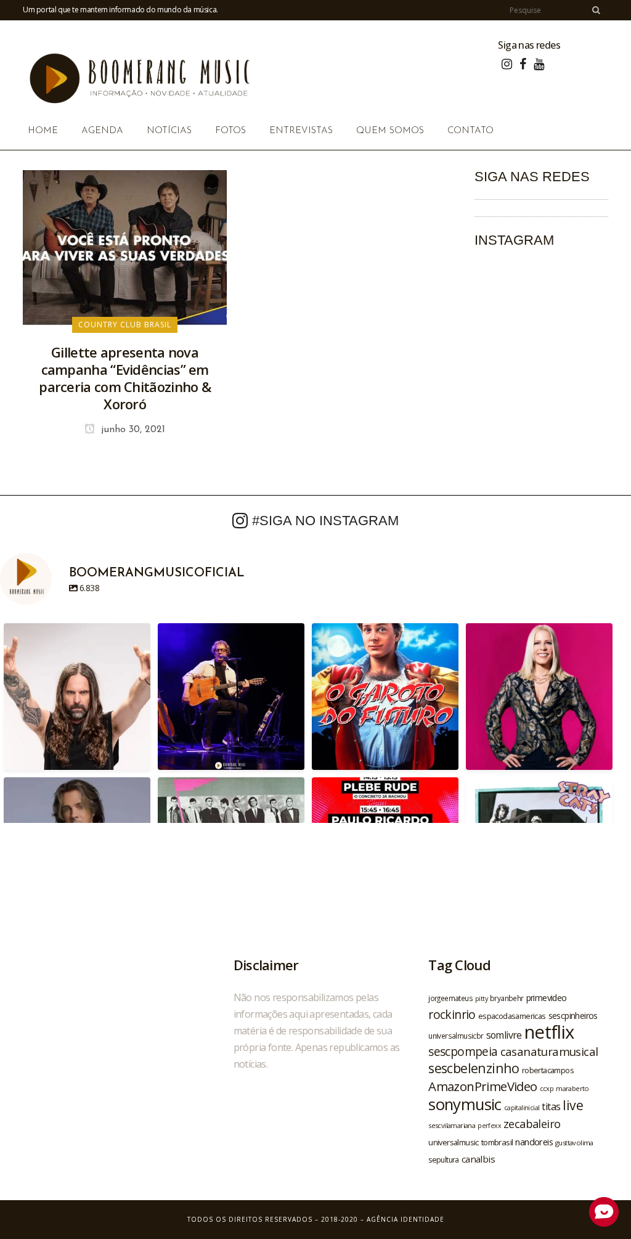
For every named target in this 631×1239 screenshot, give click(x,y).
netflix (549, 1032)
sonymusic (465, 1104)
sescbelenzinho (473, 1068)
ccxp (547, 1088)
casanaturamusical (549, 1051)
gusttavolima (574, 1142)
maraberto (572, 1088)
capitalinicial (522, 1107)
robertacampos (548, 1070)
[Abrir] (77, 696)
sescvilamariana (451, 1125)
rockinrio (452, 1014)
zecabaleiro (531, 1123)
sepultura (443, 1160)
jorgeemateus (450, 998)
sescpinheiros (573, 1015)
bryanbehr (507, 998)
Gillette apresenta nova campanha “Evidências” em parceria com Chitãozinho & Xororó (125, 378)
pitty (481, 998)
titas (551, 1106)
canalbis (478, 1159)
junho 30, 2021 (131, 430)
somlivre (504, 1035)
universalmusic (453, 1142)
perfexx (489, 1125)
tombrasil (497, 1142)
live (573, 1105)
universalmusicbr (455, 1036)
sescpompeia (462, 1052)
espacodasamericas (512, 1015)
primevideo (546, 998)
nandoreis (534, 1141)
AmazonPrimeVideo (482, 1086)
